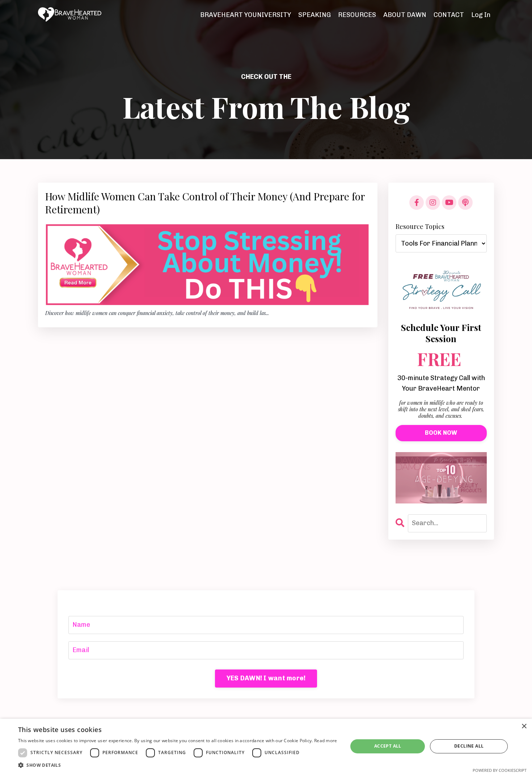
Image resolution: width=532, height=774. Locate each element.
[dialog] (266, 746)
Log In (480, 15)
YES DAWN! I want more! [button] (266, 678)
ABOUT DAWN (404, 15)
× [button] (524, 726)
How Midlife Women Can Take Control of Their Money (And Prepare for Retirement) (205, 203)
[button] (177, 765)
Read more (325, 740)
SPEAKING (314, 15)
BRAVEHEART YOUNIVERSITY (245, 15)
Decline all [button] (469, 746)
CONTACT (449, 15)
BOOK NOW (441, 432)
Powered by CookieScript (500, 770)
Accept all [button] (387, 746)
